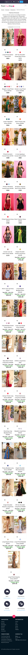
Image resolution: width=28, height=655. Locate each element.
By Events (3, 626)
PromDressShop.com (6, 649)
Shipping (16, 629)
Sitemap (2, 621)
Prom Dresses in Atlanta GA (6, 639)
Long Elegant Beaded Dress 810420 (20, 290)
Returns (16, 627)
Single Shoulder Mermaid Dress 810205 (20, 469)
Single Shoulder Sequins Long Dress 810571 (7, 506)
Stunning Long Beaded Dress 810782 (8, 432)
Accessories (3, 631)
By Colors (3, 623)
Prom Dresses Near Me (5, 636)
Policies (16, 624)
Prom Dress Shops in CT (5, 637)
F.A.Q (16, 623)
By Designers (3, 624)
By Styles (3, 629)
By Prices (3, 627)
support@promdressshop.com (20, 640)
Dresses (7, 10)
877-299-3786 (17, 637)
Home (2, 10)
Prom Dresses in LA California (6, 640)
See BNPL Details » (7, 598)
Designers (13, 10)
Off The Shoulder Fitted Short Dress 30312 (20, 56)
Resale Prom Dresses (5, 642)
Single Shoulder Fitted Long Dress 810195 (20, 253)
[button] (21, 1)
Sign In (7, 1)
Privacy (16, 626)
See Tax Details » (7, 610)
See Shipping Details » (21, 610)
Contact (16, 621)
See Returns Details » (21, 598)
